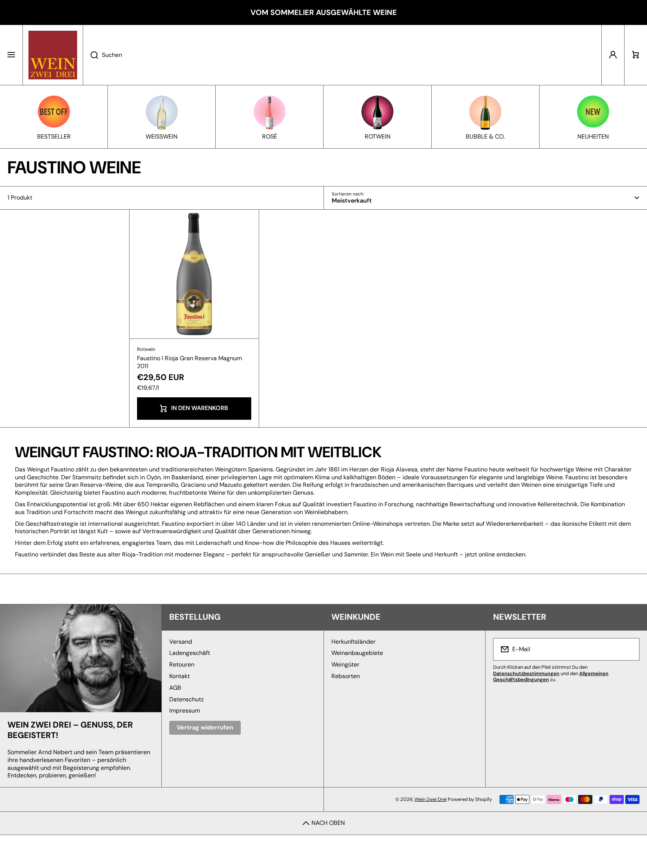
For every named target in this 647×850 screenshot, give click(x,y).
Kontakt (179, 676)
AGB (175, 688)
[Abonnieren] (629, 649)
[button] (636, 55)
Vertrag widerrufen (205, 727)
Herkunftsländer (353, 642)
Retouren (181, 664)
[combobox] (342, 55)
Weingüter (345, 664)
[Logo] (53, 55)
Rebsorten (345, 676)
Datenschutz (186, 699)
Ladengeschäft (189, 653)
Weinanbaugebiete (357, 653)
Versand (180, 642)
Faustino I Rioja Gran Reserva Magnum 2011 (189, 362)
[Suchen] (90, 55)
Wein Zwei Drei (430, 799)
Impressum (184, 710)
